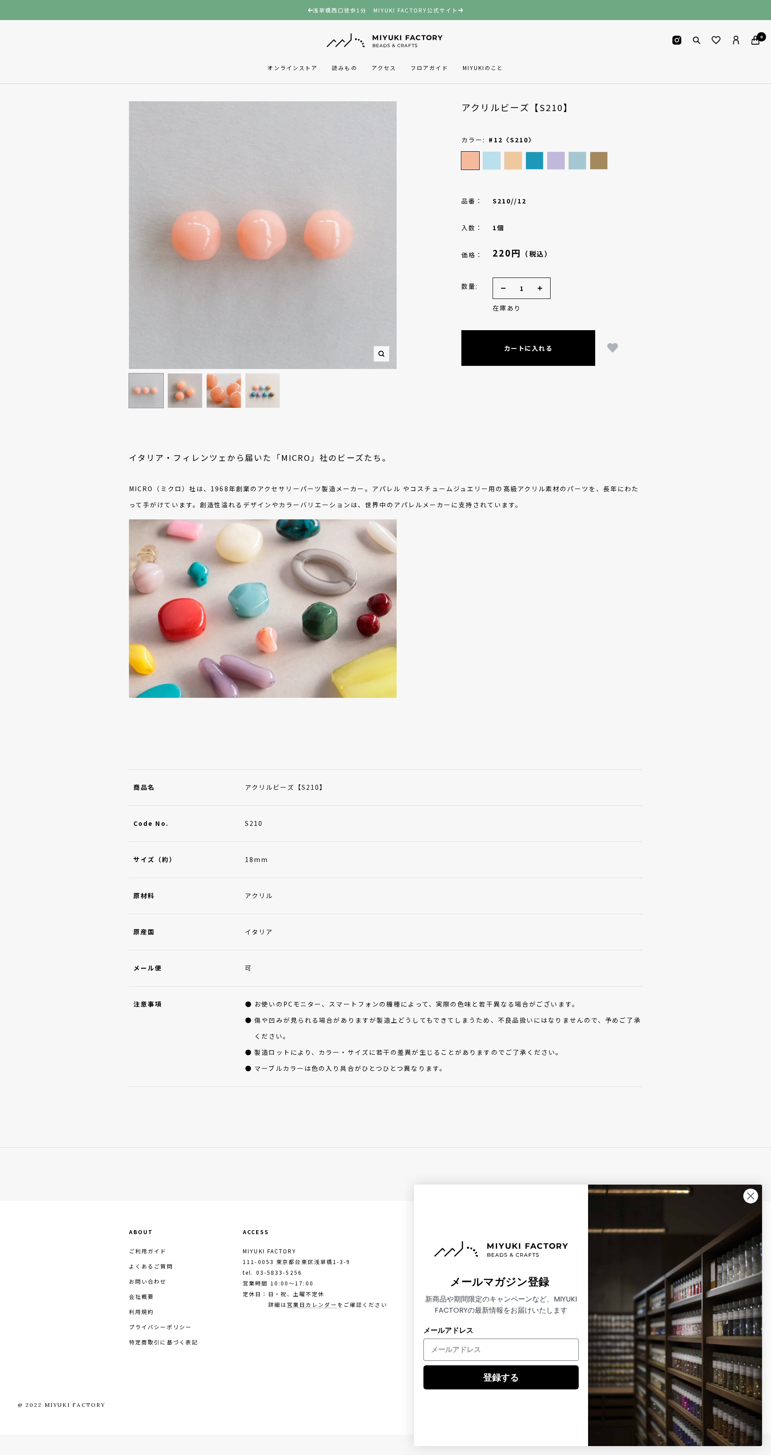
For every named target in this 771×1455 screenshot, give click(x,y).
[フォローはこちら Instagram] (676, 40)
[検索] (696, 40)
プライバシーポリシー (160, 1327)
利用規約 (141, 1311)
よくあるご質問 (151, 1266)
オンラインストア (292, 67)
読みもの (344, 67)
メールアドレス (448, 1330)
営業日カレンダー (312, 1304)
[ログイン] (735, 40)
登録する (501, 1377)
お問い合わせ (148, 1281)
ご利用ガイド (148, 1251)
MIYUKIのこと (483, 67)
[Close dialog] (751, 1196)
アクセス (384, 67)
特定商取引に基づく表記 (163, 1342)
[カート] (755, 40)
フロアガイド (429, 67)
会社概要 (141, 1296)
